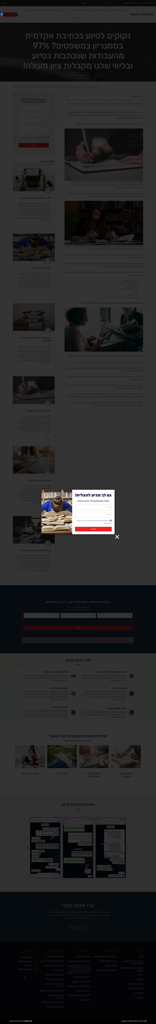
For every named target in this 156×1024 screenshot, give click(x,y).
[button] (117, 536)
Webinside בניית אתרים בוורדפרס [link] (20, 1021)
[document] (78, 512)
